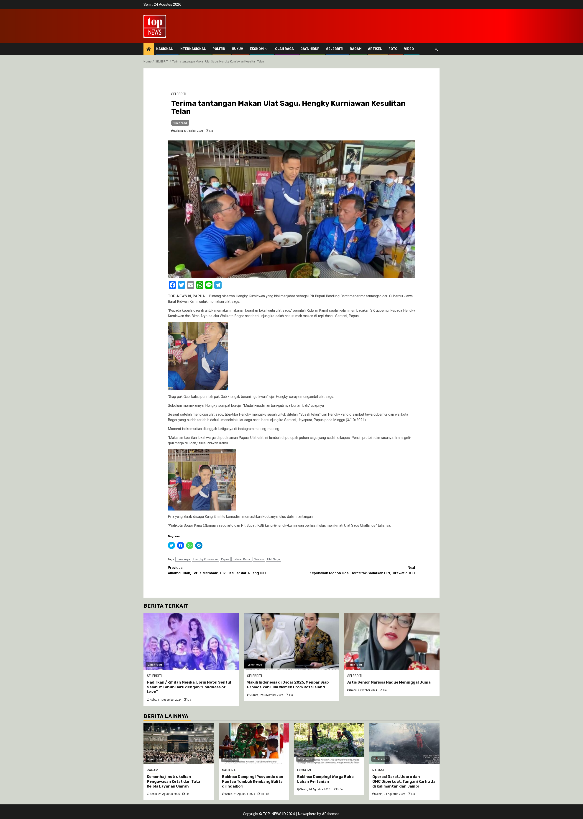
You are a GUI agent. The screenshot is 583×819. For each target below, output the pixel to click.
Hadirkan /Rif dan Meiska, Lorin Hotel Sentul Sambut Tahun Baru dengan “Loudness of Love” (189, 687)
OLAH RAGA (284, 49)
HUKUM (237, 49)
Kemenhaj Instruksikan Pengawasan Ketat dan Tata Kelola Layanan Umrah (173, 781)
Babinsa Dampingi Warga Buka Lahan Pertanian (325, 779)
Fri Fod (265, 794)
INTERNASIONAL (192, 49)
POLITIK (218, 49)
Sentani (259, 559)
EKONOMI (257, 49)
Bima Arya (183, 559)
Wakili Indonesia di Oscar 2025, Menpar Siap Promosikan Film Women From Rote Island (288, 684)
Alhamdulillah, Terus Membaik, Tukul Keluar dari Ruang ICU (217, 570)
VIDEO (409, 49)
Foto (393, 49)
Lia (211, 130)
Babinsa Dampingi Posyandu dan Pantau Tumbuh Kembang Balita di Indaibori (252, 781)
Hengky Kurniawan (205, 559)
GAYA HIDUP (310, 49)
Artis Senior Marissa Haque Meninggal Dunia (389, 682)
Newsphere (307, 814)
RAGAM (355, 49)
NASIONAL (164, 49)
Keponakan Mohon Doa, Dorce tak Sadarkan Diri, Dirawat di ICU (362, 570)
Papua (225, 559)
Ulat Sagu (273, 559)
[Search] (436, 49)
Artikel (375, 49)
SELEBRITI (334, 49)
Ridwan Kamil (242, 559)
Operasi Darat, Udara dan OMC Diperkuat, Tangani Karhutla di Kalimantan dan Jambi (403, 781)
